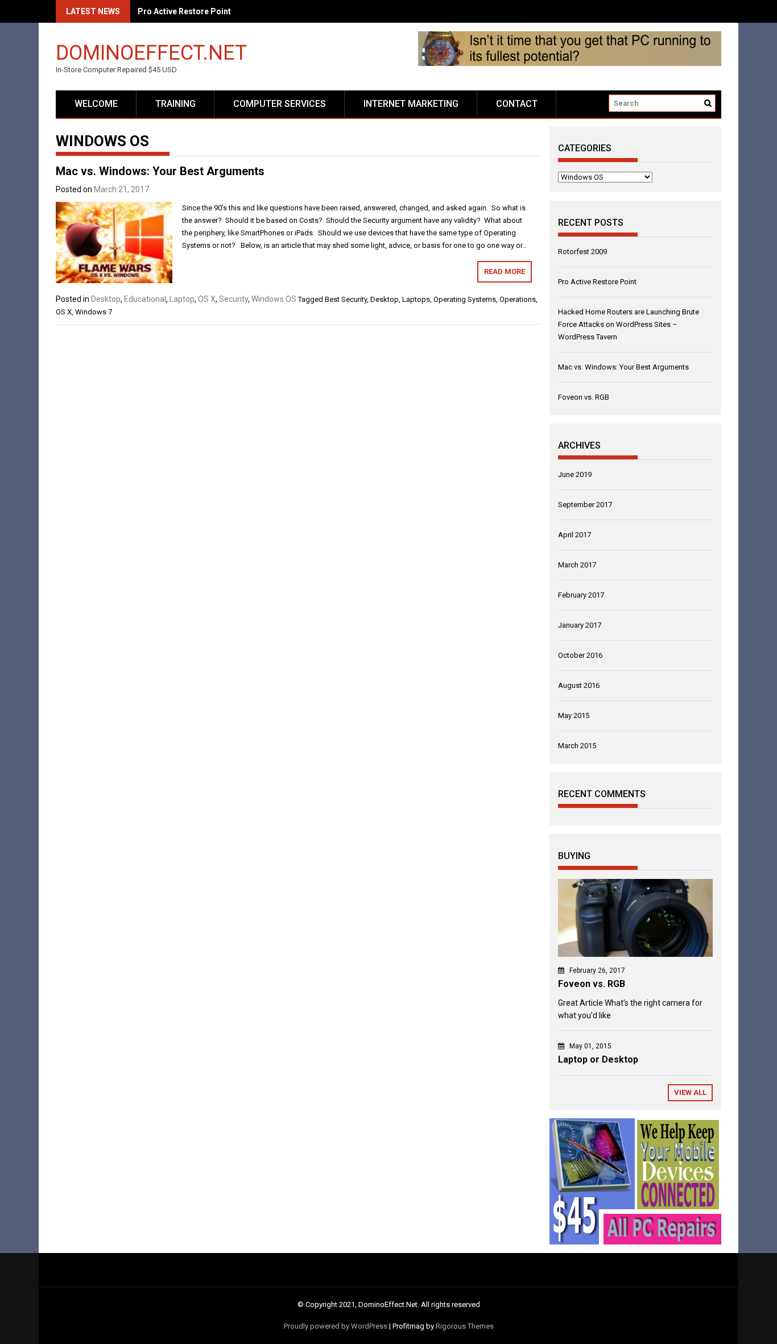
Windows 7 (93, 312)
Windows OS (273, 299)
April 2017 (574, 534)
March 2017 (577, 565)
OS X (207, 299)
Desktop (106, 299)
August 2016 (579, 685)
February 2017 (581, 595)
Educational (145, 299)
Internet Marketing (410, 103)
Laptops (416, 299)
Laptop (182, 299)
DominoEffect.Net (151, 52)
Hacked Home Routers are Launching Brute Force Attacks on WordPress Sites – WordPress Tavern (628, 324)
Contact (517, 103)
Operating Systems (464, 299)
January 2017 (579, 625)
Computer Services (279, 103)
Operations (517, 299)
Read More (504, 271)
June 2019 (575, 474)
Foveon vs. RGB (583, 397)
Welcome (96, 103)
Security (233, 299)
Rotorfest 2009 (582, 251)
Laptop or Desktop (598, 1059)
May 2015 (573, 715)
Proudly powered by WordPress (335, 1326)
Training (175, 103)
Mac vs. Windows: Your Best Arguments (160, 171)
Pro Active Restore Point (597, 281)
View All (690, 1092)
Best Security (346, 299)
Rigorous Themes (465, 1326)
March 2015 (577, 745)
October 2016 (580, 655)
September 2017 (585, 504)
